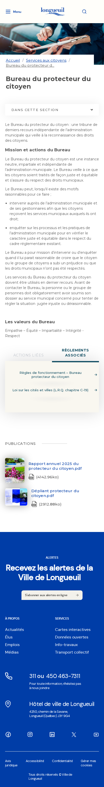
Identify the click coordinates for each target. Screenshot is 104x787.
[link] (13, 60)
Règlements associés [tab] (75, 352)
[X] (74, 735)
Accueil (13, 60)
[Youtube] (96, 735)
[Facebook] (8, 735)
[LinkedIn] (52, 735)
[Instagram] (30, 734)
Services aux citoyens (46, 60)
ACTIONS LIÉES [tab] (28, 355)
